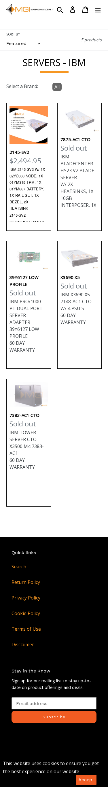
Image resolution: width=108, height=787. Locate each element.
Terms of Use (26, 629)
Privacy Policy (26, 598)
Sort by (13, 34)
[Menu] (98, 9)
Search (19, 566)
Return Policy (26, 582)
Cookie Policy (26, 613)
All (57, 87)
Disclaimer (23, 644)
